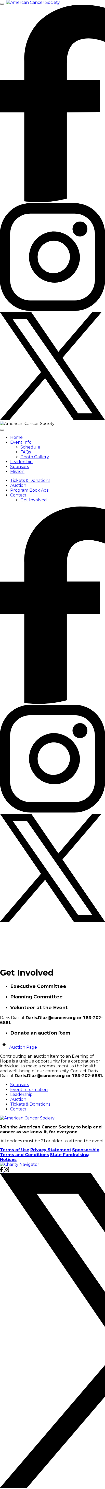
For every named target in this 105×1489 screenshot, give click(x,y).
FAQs (25, 452)
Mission (17, 471)
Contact (18, 495)
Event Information (29, 1089)
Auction (18, 485)
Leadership (21, 461)
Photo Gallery (34, 456)
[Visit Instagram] (52, 309)
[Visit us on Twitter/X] (52, 418)
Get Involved (33, 500)
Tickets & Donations (30, 480)
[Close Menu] (2, 430)
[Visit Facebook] (52, 200)
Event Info (21, 442)
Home (16, 437)
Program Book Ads (29, 490)
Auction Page (22, 1047)
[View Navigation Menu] (2, 4)
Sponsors (19, 466)
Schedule (30, 447)
